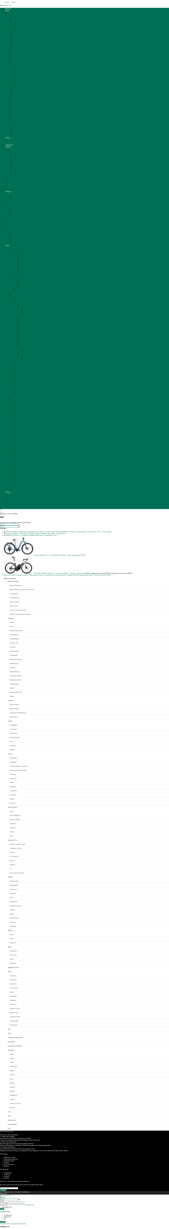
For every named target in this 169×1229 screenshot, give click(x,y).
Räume (12, 897)
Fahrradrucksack (21, 30)
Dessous (18, 408)
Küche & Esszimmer (14, 229)
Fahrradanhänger (17, 51)
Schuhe (14, 435)
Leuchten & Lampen (15, 906)
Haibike (18, 73)
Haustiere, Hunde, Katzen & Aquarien (20, 614)
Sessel (14, 211)
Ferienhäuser (12, 503)
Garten (7, 147)
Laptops (12, 852)
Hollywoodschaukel (18, 170)
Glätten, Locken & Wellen (28, 329)
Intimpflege (19, 361)
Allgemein (11, 12)
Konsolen (12, 1107)
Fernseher (12, 1087)
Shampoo (22, 333)
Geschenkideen (14, 593)
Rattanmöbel (16, 172)
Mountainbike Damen (16, 676)
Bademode (19, 403)
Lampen (10, 220)
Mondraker (19, 78)
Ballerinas (19, 436)
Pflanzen (10, 186)
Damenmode (13, 951)
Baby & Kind (13, 606)
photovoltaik (12, 1120)
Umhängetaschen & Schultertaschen (27, 472)
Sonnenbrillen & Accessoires (28, 286)
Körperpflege (20, 336)
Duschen (22, 340)
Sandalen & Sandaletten (23, 447)
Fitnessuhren (16, 114)
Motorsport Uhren (25, 270)
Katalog (6, 1166)
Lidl (9, 141)
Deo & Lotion (24, 347)
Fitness (10, 107)
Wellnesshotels (12, 504)
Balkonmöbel (16, 168)
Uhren (18, 251)
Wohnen (8, 192)
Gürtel (18, 477)
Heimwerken (12, 150)
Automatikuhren (25, 268)
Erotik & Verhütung (22, 388)
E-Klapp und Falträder (19, 97)
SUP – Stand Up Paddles (19, 105)
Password (3, 1205)
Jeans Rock (19, 420)
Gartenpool (11, 179)
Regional (13, 2)
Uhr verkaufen (14, 988)
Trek (17, 85)
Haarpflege (19, 320)
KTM (17, 74)
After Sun (26, 356)
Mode (7, 245)
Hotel (11, 741)
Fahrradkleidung (17, 21)
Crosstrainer (15, 110)
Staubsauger (15, 199)
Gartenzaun (11, 182)
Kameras (12, 860)
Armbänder (23, 279)
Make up (22, 307)
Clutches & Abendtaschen (24, 461)
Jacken (18, 413)
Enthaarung (23, 342)
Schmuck (15, 249)
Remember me (6, 1207)
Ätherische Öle (20, 379)
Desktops (12, 1070)
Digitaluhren (23, 265)
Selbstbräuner (27, 358)
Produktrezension (9, 1161)
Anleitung (7, 1174)
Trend (9, 1033)
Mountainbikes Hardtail (16, 630)
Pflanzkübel (11, 188)
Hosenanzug (19, 412)
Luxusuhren (23, 256)
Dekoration (13, 893)
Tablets (12, 1062)
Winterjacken (20, 433)
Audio (11, 1079)
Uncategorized (12, 1124)
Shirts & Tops (20, 415)
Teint (25, 313)
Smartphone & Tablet (16, 848)
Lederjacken (19, 424)
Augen (25, 309)
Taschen (14, 456)
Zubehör (26, 315)
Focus (17, 67)
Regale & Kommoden (18, 209)
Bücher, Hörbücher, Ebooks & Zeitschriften (22, 589)
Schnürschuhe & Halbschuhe (25, 449)
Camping (14, 103)
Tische (14, 216)
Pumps (18, 445)
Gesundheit (15, 376)
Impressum (3, 1193)
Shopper (18, 470)
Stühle (14, 215)
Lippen (25, 311)
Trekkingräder (16, 48)
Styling (22, 334)
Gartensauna (12, 181)
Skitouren (15, 133)
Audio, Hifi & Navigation (17, 873)
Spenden (6, 1176)
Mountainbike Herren (16, 680)
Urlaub (7, 492)
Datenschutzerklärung (10, 1159)
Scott (17, 81)
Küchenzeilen (16, 232)
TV (11, 869)
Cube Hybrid (16, 60)
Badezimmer (12, 222)
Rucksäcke (19, 468)
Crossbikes (15, 41)
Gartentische (15, 161)
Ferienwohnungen (13, 506)
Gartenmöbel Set (17, 163)
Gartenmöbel (12, 154)
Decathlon (11, 14)
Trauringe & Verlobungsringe (25, 290)
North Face (15, 119)
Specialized (19, 83)
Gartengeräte (12, 174)
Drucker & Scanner (15, 1103)
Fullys (14, 35)
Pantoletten (19, 443)
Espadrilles (19, 440)
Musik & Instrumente (16, 585)
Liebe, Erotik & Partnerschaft (18, 610)
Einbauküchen (16, 231)
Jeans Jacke (19, 419)
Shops (7, 138)
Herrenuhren (23, 263)
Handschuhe (19, 479)
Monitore (12, 1083)
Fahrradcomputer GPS (16, 692)
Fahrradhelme (20, 23)
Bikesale (14, 19)
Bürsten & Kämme (25, 324)
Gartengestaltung (13, 175)
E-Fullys (14, 62)
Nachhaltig (6, 2)
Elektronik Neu (12, 840)
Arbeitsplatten (16, 234)
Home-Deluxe (12, 206)
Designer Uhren (24, 259)
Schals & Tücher (21, 483)
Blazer (18, 404)
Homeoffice (11, 225)
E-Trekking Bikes (17, 96)
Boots (17, 438)
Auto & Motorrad (15, 598)
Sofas (13, 213)
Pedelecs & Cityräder (16, 659)
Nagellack (23, 352)
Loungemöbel (12, 218)
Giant (17, 71)
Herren (18, 288)
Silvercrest (11, 202)
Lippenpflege (24, 306)
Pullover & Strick (21, 427)
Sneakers (18, 450)
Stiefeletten (19, 454)
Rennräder (15, 46)
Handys (12, 1054)
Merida (18, 76)
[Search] (1, 512)
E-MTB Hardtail (17, 90)
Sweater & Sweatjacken (23, 431)
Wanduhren (23, 266)
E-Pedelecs (15, 92)
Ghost (17, 69)
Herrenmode (13, 955)
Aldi (9, 1116)
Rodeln (14, 130)
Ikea (9, 1128)
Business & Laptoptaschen (24, 459)
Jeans (17, 417)
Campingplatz (13, 725)
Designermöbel (12, 208)
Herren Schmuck (14, 708)
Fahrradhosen (20, 28)
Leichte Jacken (20, 426)
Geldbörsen (19, 463)
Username (3, 1203)
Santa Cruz (19, 80)
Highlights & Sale (13, 967)
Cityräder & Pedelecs (18, 39)
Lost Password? (30, 1205)
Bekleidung (15, 126)
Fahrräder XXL (16, 50)
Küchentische (16, 236)
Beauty (10, 247)
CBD (17, 381)
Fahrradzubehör (17, 32)
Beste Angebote (9, 1164)
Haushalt (12, 1091)
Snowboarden (16, 135)
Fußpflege (23, 343)
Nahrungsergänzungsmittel (24, 392)
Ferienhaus (13, 745)
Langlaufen (15, 128)
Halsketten (23, 281)
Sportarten (11, 121)
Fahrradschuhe (20, 25)
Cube (17, 66)
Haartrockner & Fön (26, 331)
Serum (22, 318)
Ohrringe (22, 282)
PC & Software (14, 856)
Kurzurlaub (11, 501)
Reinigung (23, 316)
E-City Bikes (16, 87)
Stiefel (18, 452)
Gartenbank (15, 158)
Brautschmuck (20, 291)
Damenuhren (24, 261)
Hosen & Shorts (21, 410)
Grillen (10, 152)
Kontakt (6, 1162)
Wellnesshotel (13, 733)
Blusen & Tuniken (21, 406)
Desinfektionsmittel (22, 390)
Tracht (14, 488)
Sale (9, 1029)
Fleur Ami (12, 803)
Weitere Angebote (13, 581)
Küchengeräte (16, 197)
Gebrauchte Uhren (25, 272)
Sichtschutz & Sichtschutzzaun (18, 770)
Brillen (18, 383)
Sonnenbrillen (20, 486)
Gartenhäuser (12, 177)
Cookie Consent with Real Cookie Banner (13, 1224)
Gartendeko (11, 184)
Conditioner (23, 325)
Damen (18, 277)
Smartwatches (24, 254)
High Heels (19, 442)
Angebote (11, 494)
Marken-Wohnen (14, 918)
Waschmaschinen (17, 200)
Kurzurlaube (13, 729)
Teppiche (12, 910)
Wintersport (11, 123)
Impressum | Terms (10, 1157)
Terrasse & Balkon (13, 241)
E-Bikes (10, 53)
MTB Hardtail (16, 37)
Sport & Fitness (12, 807)
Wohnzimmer (12, 240)
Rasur (17, 374)
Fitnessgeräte (16, 112)
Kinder (12, 959)
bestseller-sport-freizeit (15, 1046)
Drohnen (12, 864)
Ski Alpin (15, 132)
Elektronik (11, 1050)
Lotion (25, 350)
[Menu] (1, 510)
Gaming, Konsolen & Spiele (17, 844)
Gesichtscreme (24, 304)
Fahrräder (11, 16)
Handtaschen (20, 465)
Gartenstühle (16, 165)
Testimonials (8, 1173)
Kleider (18, 422)
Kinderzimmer (12, 227)
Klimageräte (13, 926)
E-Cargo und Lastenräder (19, 99)
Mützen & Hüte (20, 481)
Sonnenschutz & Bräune (27, 354)
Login (2, 1209)
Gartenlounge (16, 159)
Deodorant (26, 349)
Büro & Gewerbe (14, 602)
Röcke (18, 429)
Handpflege (23, 345)
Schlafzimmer (12, 238)
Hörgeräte (19, 385)
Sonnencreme (27, 359)
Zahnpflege (19, 387)
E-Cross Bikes (16, 89)
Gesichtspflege (20, 300)
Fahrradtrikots (20, 26)
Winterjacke (13, 963)
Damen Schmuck (14, 704)
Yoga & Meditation (15, 815)
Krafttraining (16, 115)
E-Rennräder (16, 94)
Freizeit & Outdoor (14, 101)
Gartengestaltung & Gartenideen (19, 766)
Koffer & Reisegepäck (23, 466)
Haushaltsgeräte (13, 193)
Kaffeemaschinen (17, 195)
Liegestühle (15, 166)
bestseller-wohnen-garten (15, 1037)
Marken (14, 34)
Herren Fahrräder (14, 671)
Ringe (21, 284)
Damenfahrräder (17, 43)
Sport (7, 11)
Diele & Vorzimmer (14, 224)
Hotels (10, 497)
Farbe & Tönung (25, 327)
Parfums (18, 299)
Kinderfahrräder (17, 44)
